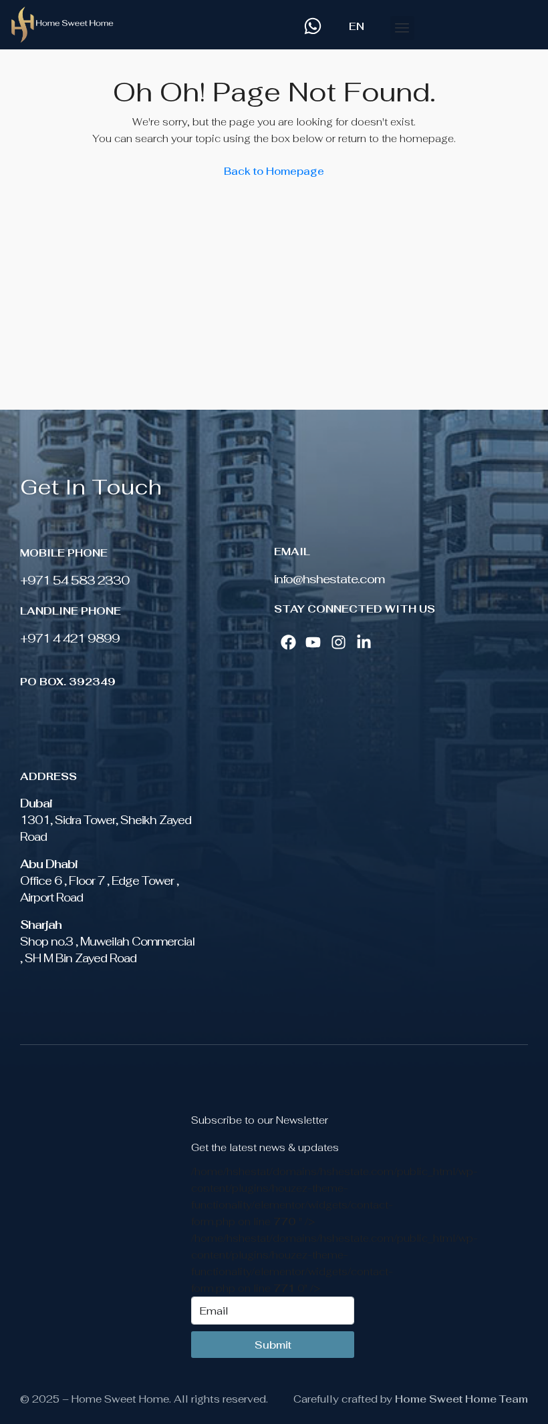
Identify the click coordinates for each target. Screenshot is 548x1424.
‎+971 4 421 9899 (70, 638)
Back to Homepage (274, 171)
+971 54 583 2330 (74, 580)
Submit (273, 1345)
